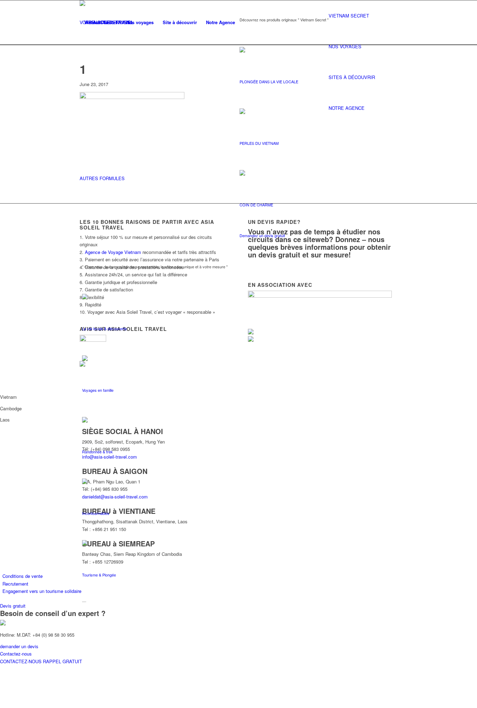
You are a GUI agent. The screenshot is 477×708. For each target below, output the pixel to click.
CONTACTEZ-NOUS (21, 661)
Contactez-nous (16, 653)
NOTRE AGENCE (347, 108)
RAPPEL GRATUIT (62, 661)
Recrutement (15, 583)
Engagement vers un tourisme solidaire (41, 591)
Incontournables (95, 513)
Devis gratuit (12, 605)
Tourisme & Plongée (99, 575)
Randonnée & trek (97, 451)
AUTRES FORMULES (102, 178)
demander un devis (19, 646)
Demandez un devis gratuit (262, 235)
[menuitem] (101, 22)
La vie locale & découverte (104, 328)
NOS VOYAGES (345, 46)
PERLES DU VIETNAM (259, 143)
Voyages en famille (97, 390)
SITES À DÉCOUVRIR (352, 77)
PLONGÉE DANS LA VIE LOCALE (269, 81)
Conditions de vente (22, 576)
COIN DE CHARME (256, 204)
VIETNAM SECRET (349, 15)
